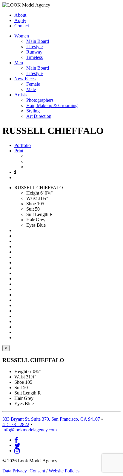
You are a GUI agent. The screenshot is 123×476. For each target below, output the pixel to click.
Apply (20, 20)
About (20, 15)
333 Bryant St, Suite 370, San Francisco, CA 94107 (51, 419)
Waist (31, 198)
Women (21, 35)
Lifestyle (34, 46)
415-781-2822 (15, 424)
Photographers (39, 100)
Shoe (31, 203)
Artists (20, 94)
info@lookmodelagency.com (29, 429)
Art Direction (38, 116)
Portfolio (22, 145)
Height (32, 192)
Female (33, 84)
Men (18, 62)
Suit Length (37, 214)
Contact (21, 25)
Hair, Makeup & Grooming (52, 105)
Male (31, 89)
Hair (30, 219)
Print (18, 150)
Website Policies (64, 470)
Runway (34, 51)
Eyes (31, 225)
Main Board (37, 41)
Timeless (34, 57)
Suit (30, 209)
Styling (33, 110)
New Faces (25, 78)
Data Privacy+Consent (23, 470)
